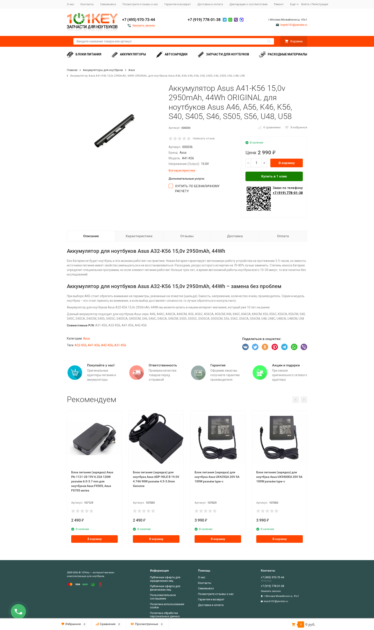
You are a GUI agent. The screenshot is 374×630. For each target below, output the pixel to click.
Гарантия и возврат (177, 4)
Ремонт (279, 4)
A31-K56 (120, 345)
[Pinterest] (274, 347)
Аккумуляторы (133, 54)
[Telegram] (284, 347)
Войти (305, 4)
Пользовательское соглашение (163, 596)
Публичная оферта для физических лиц (165, 588)
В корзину (287, 163)
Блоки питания (88, 54)
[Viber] (304, 347)
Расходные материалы (287, 54)
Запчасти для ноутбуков (227, 54)
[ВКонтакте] (245, 347)
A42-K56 (107, 345)
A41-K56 (94, 345)
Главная (72, 70)
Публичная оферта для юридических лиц (165, 579)
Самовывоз (108, 4)
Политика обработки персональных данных (165, 614)
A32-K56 (81, 345)
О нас (70, 4)
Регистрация (320, 4)
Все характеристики (182, 170)
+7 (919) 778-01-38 (204, 19)
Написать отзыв (204, 138)
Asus (131, 70)
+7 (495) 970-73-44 (138, 19)
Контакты (87, 4)
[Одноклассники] (265, 347)
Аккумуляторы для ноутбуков (103, 70)
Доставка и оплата (210, 4)
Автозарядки (176, 54)
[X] (255, 347)
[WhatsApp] (294, 347)
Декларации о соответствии (248, 4)
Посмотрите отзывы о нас (140, 4)
